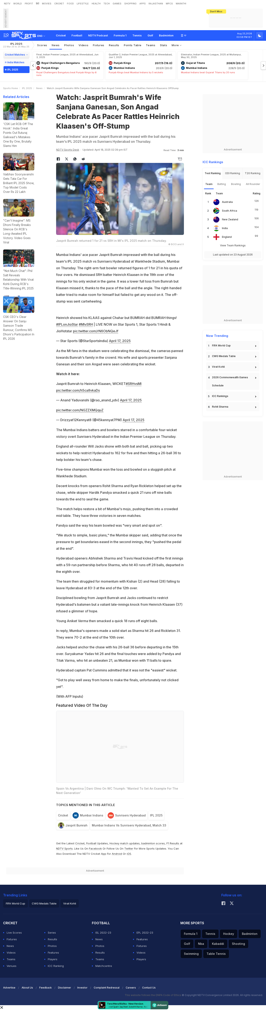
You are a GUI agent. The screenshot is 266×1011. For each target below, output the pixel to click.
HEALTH (96, 3)
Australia (227, 201)
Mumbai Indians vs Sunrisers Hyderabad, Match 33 (129, 825)
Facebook (95, 848)
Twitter (128, 848)
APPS (142, 3)
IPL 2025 (16, 45)
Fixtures (98, 45)
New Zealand (230, 219)
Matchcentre (103, 966)
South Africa (229, 210)
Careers (131, 987)
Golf (150, 35)
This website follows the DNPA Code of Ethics (153, 995)
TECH (106, 3)
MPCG (169, 3)
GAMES (117, 3)
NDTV (7, 3)
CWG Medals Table (224, 356)
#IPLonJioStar (67, 324)
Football (76, 35)
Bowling (236, 184)
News (56, 45)
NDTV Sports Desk (67, 149)
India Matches (15, 62)
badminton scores (153, 843)
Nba (201, 943)
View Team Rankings (233, 245)
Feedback (45, 987)
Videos (83, 45)
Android (117, 853)
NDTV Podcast (98, 35)
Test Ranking (213, 173)
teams (150, 45)
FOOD (70, 3)
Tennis (137, 35)
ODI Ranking (232, 173)
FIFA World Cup (221, 345)
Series (52, 932)
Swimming (191, 953)
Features (53, 952)
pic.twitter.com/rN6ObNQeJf (95, 331)
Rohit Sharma (220, 406)
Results (114, 45)
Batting (221, 184)
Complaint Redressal (106, 987)
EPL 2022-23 (145, 932)
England (227, 236)
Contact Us (149, 987)
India (225, 228)
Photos (69, 45)
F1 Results (173, 843)
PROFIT (29, 3)
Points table (132, 45)
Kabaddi (218, 943)
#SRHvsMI (134, 384)
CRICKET (59, 3)
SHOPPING (130, 3)
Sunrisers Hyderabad (130, 815)
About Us (27, 987)
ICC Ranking (56, 966)
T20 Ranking (252, 173)
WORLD (17, 3)
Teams (11, 959)
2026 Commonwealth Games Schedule (230, 381)
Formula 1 (120, 35)
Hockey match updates (125, 843)
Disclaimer (64, 987)
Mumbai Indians (91, 815)
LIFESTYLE (83, 3)
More (176, 45)
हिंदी (37, 3)
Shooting (238, 943)
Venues (11, 966)
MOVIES (46, 3)
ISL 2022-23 (103, 932)
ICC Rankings (220, 396)
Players (52, 959)
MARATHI (181, 3)
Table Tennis (216, 953)
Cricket (61, 35)
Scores (42, 45)
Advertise (9, 987)
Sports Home (10, 88)
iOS (129, 853)
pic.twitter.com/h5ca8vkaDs (78, 390)
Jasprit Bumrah (76, 825)
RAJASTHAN (156, 3)
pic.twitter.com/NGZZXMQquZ (79, 410)
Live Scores (14, 932)
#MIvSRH (86, 324)
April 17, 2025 (120, 341)
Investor (82, 987)
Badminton (166, 35)
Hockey (228, 933)
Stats (163, 45)
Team (208, 184)
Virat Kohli (218, 366)
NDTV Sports (64, 848)
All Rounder (253, 184)
